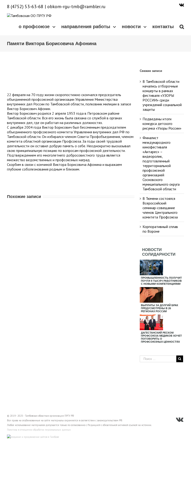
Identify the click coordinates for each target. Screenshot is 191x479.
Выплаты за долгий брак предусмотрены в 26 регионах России (159, 308)
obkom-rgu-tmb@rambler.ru (76, 6)
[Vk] (181, 4)
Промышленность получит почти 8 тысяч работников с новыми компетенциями (161, 280)
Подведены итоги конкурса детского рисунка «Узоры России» (162, 124)
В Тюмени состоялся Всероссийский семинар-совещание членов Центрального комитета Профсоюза (160, 207)
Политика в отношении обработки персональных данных (39, 429)
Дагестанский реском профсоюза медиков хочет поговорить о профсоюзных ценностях (161, 337)
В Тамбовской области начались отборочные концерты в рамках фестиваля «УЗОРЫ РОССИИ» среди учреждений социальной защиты (162, 95)
